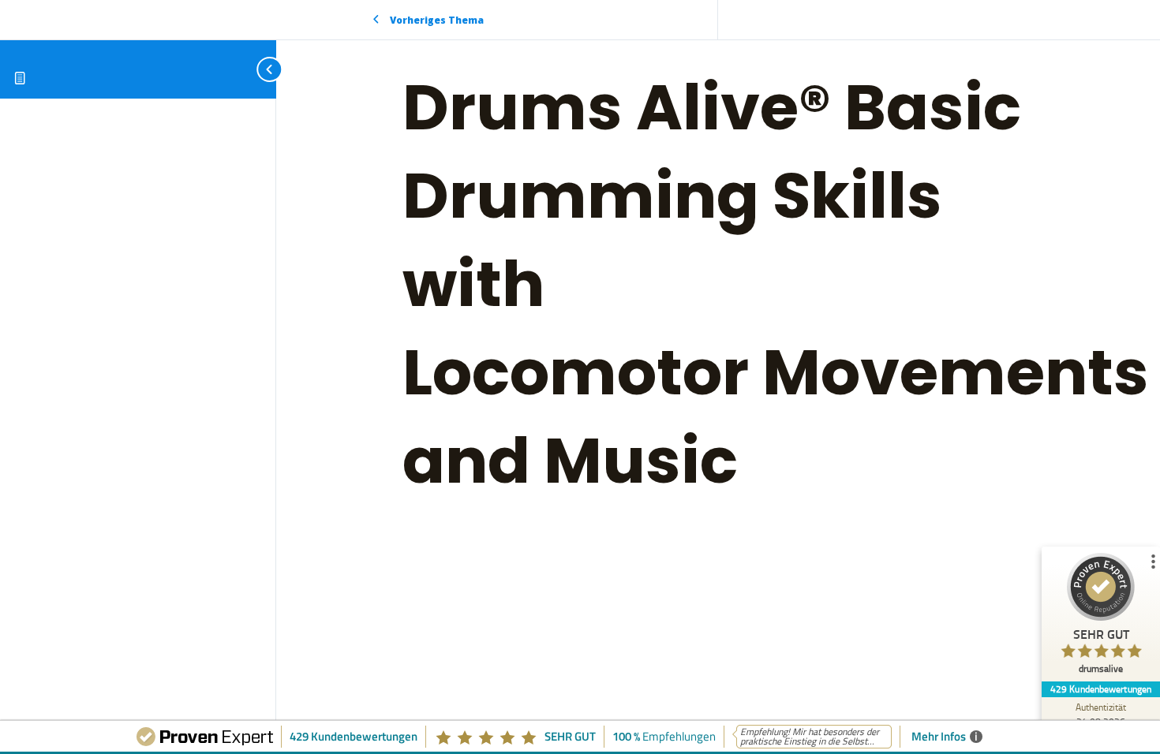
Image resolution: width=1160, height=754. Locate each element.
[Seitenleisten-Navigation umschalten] (252, 69)
